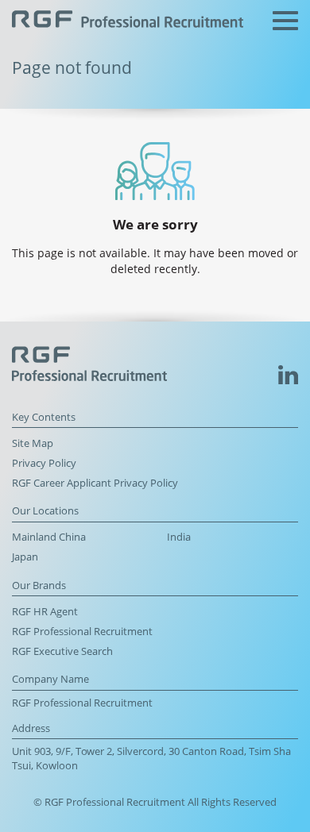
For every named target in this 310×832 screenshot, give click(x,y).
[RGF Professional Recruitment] (127, 21)
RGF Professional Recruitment (82, 631)
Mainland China (49, 537)
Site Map (32, 443)
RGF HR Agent (45, 611)
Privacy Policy (44, 463)
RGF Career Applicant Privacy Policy (95, 483)
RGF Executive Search (62, 651)
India (179, 537)
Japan (25, 557)
